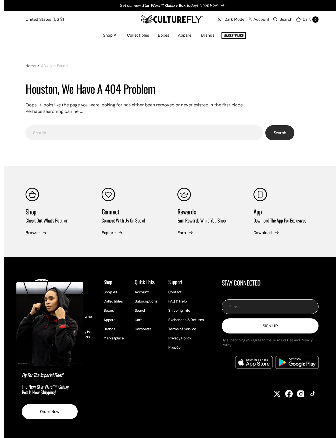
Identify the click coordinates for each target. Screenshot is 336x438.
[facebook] (289, 394)
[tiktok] (313, 394)
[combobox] (144, 132)
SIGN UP (270, 326)
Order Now (50, 411)
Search (280, 132)
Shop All (111, 35)
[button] (258, 19)
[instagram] (301, 394)
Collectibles (138, 35)
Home (31, 65)
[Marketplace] (233, 35)
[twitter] (277, 394)
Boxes (163, 35)
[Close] (79, 287)
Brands (208, 35)
